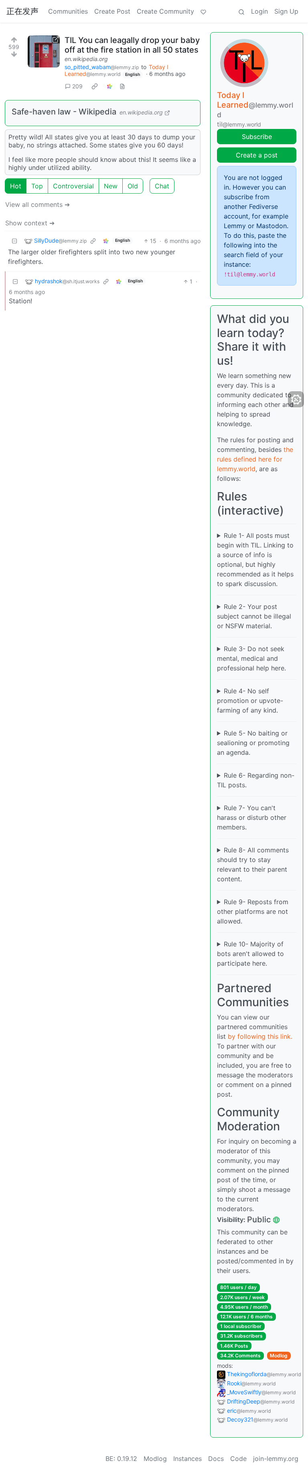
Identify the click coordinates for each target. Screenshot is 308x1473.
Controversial (73, 186)
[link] (94, 86)
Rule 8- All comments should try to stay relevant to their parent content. (253, 864)
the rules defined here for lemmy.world (255, 459)
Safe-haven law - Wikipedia (64, 111)
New (111, 186)
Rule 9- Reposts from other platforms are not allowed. (252, 911)
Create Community (165, 11)
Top (37, 186)
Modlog (279, 1355)
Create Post (112, 11)
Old (133, 186)
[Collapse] (14, 241)
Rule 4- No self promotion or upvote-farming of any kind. (250, 700)
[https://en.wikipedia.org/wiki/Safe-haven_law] (44, 51)
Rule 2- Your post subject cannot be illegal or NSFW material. (254, 616)
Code (238, 1459)
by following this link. (260, 1036)
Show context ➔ (30, 223)
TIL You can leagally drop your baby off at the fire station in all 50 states (132, 45)
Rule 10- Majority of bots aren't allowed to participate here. (250, 953)
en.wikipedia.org (86, 58)
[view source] (122, 86)
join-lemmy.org (275, 1459)
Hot (15, 186)
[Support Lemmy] (203, 11)
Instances (187, 1459)
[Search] (241, 11)
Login (259, 11)
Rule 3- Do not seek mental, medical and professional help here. (251, 658)
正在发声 (22, 11)
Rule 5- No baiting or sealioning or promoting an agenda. (253, 742)
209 (77, 86)
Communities (68, 11)
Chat (162, 186)
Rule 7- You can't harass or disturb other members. (251, 817)
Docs (216, 1459)
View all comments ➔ (37, 204)
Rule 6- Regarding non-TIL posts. (255, 780)
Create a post (257, 155)
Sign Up (286, 11)
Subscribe (257, 137)
